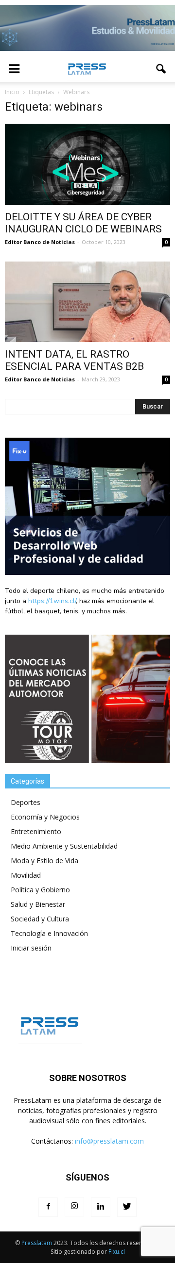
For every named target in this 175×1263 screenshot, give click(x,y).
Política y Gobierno (40, 889)
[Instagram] (74, 1206)
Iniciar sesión (31, 947)
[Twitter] (127, 1207)
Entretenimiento (36, 831)
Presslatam (36, 1243)
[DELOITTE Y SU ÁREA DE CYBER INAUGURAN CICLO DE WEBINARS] (87, 164)
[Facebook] (48, 1207)
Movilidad (26, 875)
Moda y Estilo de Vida (44, 860)
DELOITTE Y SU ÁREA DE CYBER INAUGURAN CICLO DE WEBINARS (83, 223)
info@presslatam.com (109, 1141)
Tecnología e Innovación (49, 933)
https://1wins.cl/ (52, 601)
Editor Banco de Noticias (40, 242)
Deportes (25, 802)
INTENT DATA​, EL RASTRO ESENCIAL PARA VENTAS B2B (74, 360)
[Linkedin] (100, 1207)
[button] (161, 69)
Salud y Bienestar (38, 904)
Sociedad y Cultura (40, 918)
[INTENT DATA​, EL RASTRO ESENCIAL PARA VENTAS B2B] (87, 302)
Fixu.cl (116, 1251)
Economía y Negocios (45, 816)
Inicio (12, 92)
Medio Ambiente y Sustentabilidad (64, 846)
